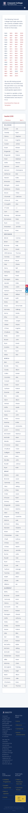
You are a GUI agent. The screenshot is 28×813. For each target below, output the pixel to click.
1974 (11, 53)
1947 (6, 38)
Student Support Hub (7, 787)
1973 (11, 51)
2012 (21, 49)
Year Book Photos (19, 789)
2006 (21, 35)
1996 (16, 58)
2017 (21, 60)
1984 (11, 76)
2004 (16, 76)
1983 (11, 73)
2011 (21, 47)
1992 (16, 49)
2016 (21, 58)
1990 (16, 44)
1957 (6, 60)
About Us (19, 725)
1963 (6, 73)
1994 (16, 53)
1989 (16, 42)
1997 (16, 60)
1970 (11, 44)
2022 (21, 71)
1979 (11, 64)
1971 (11, 47)
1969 (11, 42)
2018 (21, 62)
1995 (16, 56)
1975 (11, 56)
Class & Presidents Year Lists (19, 782)
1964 (6, 76)
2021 (21, 69)
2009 (21, 42)
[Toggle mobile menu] (25, 7)
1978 (11, 62)
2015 (21, 56)
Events (5, 797)
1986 (16, 35)
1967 (11, 38)
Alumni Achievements (20, 734)
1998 (16, 62)
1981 (11, 69)
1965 (11, 33)
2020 (21, 67)
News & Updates (6, 792)
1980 (11, 67)
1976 (11, 58)
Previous (8, 120)
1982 (11, 71)
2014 (21, 53)
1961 (6, 69)
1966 (11, 35)
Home (18, 721)
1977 (11, 60)
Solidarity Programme (7, 781)
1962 (6, 71)
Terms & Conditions (14, 809)
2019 (21, 64)
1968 (11, 40)
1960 (6, 67)
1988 (16, 40)
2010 (21, 44)
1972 (11, 49)
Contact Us (19, 729)
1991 (16, 47)
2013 (21, 51)
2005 (21, 33)
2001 (16, 69)
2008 (21, 40)
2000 (16, 67)
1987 (16, 38)
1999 (16, 64)
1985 (16, 33)
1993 (16, 51)
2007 (21, 38)
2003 (16, 73)
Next (21, 120)
